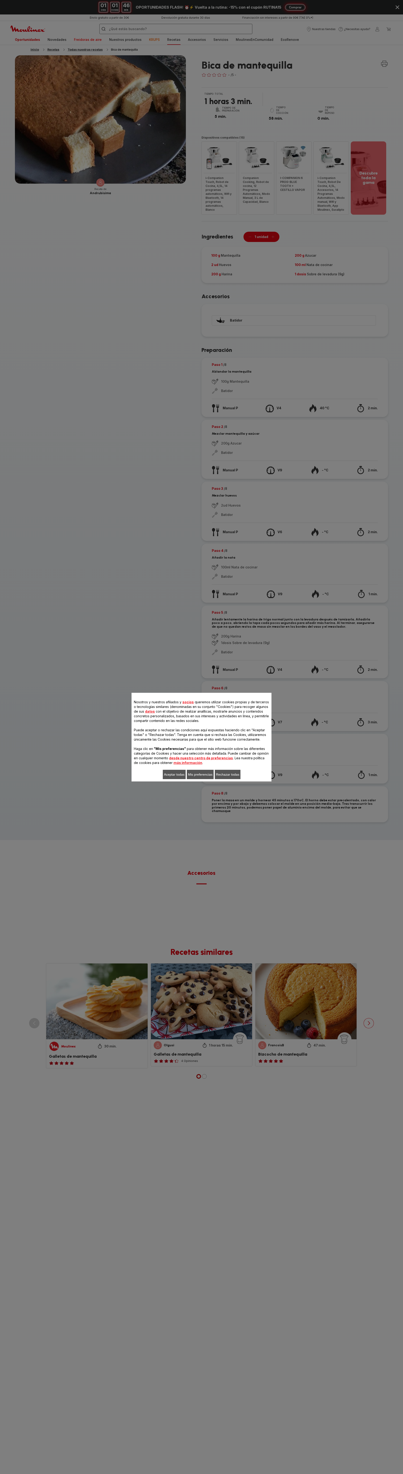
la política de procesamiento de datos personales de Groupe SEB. (187, 805)
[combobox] (129, 737)
